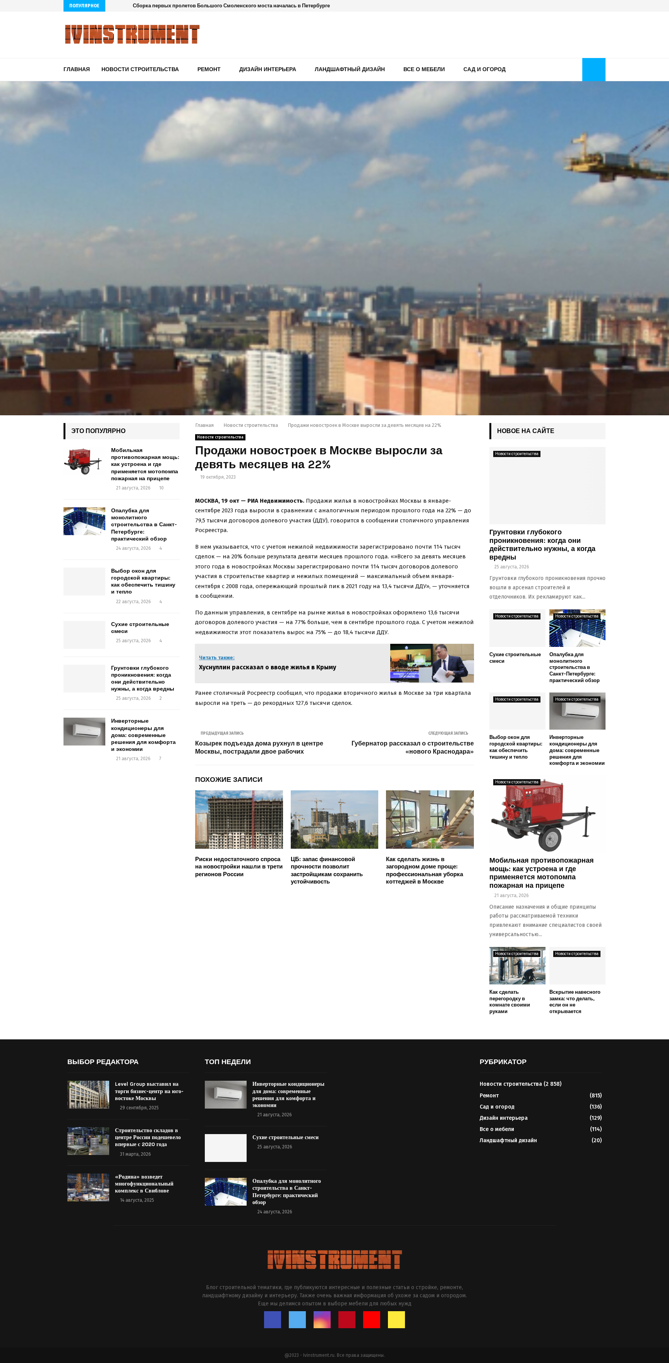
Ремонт (209, 69)
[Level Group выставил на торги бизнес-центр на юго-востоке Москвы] (88, 1095)
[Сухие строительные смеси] (84, 635)
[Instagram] (579, 6)
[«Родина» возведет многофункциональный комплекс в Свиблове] (88, 1187)
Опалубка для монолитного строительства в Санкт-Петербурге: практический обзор (144, 524)
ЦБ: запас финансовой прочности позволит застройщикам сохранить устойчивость (327, 870)
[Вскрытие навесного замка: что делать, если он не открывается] (577, 965)
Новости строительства (140, 69)
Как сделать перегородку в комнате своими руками (509, 1001)
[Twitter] (571, 6)
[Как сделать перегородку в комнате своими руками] (517, 965)
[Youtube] (595, 6)
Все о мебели (424, 69)
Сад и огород (484, 69)
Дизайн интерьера (267, 69)
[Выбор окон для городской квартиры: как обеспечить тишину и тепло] (84, 581)
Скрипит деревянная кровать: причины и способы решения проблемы (221, 6)
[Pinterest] (587, 6)
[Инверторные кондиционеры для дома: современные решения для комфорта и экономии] (84, 731)
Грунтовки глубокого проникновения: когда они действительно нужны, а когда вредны (142, 679)
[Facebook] (563, 6)
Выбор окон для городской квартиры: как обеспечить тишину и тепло (143, 581)
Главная (76, 69)
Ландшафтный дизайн (350, 69)
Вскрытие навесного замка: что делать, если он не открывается (574, 1001)
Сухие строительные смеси (285, 1137)
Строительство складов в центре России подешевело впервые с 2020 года (148, 1137)
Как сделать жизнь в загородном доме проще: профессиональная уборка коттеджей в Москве (424, 870)
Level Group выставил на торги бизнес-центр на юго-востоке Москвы (149, 1091)
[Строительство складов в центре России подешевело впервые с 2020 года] (88, 1141)
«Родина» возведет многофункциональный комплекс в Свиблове (144, 1184)
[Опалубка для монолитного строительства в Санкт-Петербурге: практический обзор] (84, 521)
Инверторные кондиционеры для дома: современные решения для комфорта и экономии (143, 735)
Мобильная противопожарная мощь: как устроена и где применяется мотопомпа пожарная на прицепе (145, 464)
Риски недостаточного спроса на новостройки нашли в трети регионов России (239, 867)
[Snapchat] (603, 6)
